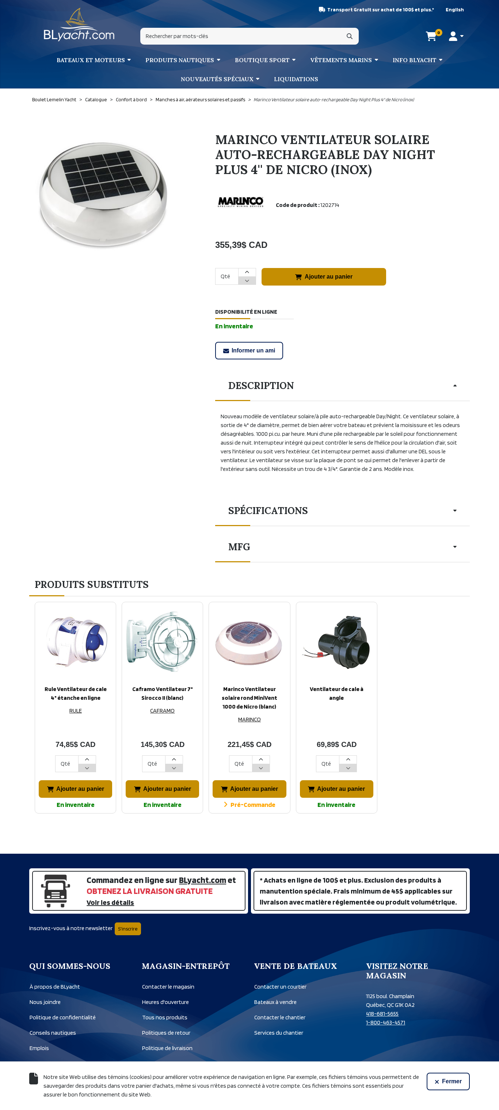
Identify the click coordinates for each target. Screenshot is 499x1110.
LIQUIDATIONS (296, 79)
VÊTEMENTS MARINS (341, 60)
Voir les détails (110, 902)
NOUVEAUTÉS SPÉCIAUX (217, 79)
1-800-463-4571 (385, 1022)
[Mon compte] (456, 36)
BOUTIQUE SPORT (262, 60)
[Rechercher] (349, 36)
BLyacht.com (202, 880)
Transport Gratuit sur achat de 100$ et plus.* (380, 9)
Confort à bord (131, 99)
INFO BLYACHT (415, 60)
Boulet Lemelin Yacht (54, 99)
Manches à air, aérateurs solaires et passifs (200, 99)
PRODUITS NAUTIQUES (179, 60)
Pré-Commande (253, 804)
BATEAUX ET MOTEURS (91, 60)
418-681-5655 (382, 1013)
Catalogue (96, 99)
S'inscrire (128, 929)
